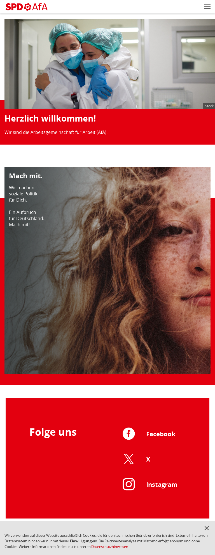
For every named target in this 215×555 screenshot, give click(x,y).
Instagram (161, 484)
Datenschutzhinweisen (109, 546)
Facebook (161, 433)
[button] (206, 528)
